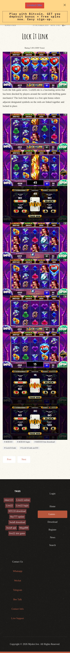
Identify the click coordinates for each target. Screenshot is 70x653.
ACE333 (8, 442)
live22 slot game (17, 533)
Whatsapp (17, 571)
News (52, 537)
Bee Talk (17, 599)
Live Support (17, 618)
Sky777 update (17, 516)
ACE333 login (24, 442)
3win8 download (17, 522)
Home (52, 506)
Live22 (9, 505)
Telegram (17, 590)
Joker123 (8, 500)
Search (52, 545)
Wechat (17, 580)
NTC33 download (17, 511)
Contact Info (18, 609)
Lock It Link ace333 (30, 448)
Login (52, 493)
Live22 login (22, 505)
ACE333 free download (45, 442)
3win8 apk (11, 528)
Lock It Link (35, 36)
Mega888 (23, 528)
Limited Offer (34, 5)
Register (52, 529)
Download (52, 522)
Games (51, 514)
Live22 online (23, 500)
